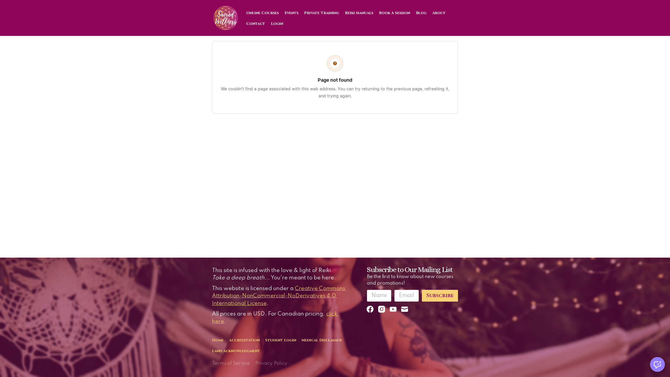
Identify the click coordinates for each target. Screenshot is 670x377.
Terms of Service (231, 363)
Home (218, 340)
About (439, 12)
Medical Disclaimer (322, 340)
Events (291, 12)
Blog (421, 12)
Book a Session (394, 12)
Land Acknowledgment (236, 350)
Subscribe (440, 295)
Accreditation (244, 340)
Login (277, 23)
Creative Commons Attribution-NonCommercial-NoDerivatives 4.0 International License (279, 296)
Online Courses (262, 12)
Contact (255, 23)
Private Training (321, 12)
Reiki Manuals (359, 12)
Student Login (280, 340)
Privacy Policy (271, 363)
